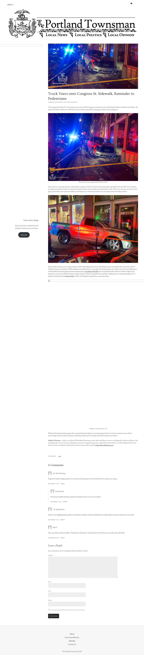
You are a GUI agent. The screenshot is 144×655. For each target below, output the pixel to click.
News (59, 456)
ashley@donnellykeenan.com (104, 445)
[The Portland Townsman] (72, 38)
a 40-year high (69, 276)
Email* (49, 591)
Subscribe (24, 235)
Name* (49, 582)
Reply (63, 483)
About (10, 4)
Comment (50, 555)
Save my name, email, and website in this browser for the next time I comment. (67, 610)
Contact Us (72, 644)
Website (50, 600)
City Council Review (72, 637)
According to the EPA (91, 271)
